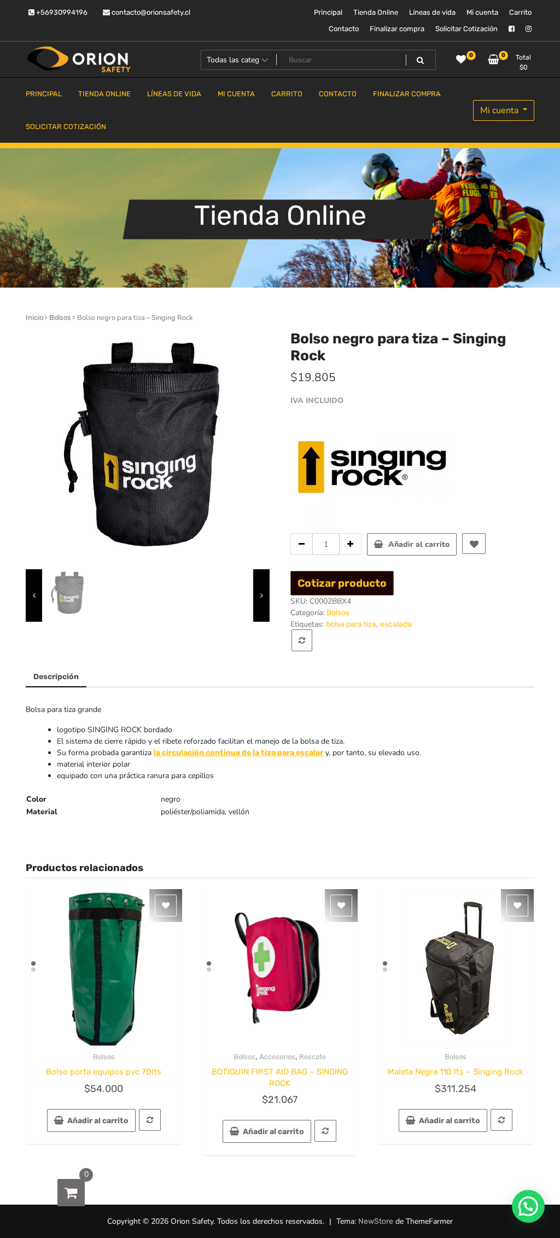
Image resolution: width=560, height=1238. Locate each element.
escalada (396, 624)
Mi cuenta (482, 12)
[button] (528, 1206)
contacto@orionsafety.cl (150, 12)
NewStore (375, 1221)
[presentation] (34, 595)
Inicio (34, 317)
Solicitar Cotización (466, 29)
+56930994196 (61, 12)
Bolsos (60, 317)
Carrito (520, 12)
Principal (328, 12)
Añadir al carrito (419, 544)
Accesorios (277, 1057)
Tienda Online (375, 12)
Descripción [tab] (56, 676)
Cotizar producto (342, 583)
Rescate (312, 1057)
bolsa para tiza (351, 624)
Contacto (344, 29)
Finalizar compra (397, 29)
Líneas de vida (432, 12)
